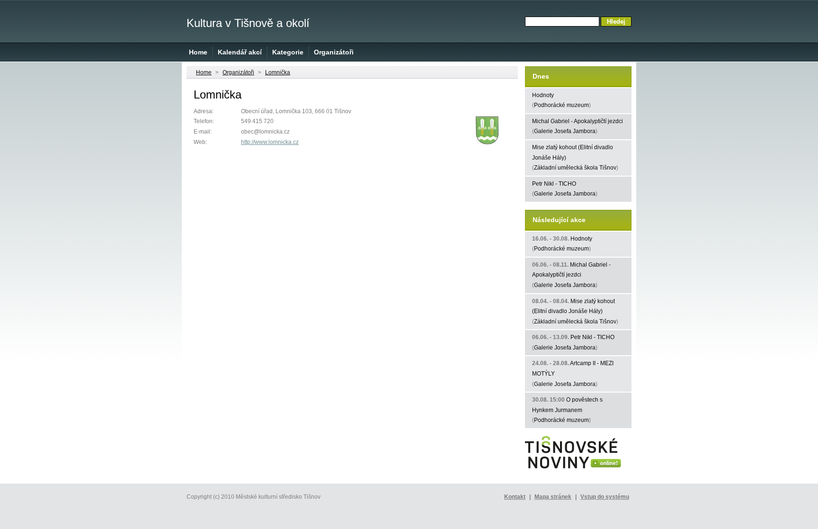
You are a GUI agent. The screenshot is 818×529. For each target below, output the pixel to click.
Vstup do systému (604, 496)
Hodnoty (543, 95)
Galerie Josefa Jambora (565, 131)
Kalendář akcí (240, 52)
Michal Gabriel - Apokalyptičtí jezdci (577, 121)
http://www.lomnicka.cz (270, 142)
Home (198, 52)
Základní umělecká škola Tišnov (575, 167)
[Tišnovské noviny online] (573, 469)
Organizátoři (334, 52)
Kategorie (287, 52)
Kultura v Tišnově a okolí (248, 23)
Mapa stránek (552, 496)
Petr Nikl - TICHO (554, 183)
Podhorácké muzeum (561, 105)
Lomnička (277, 72)
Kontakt (514, 496)
